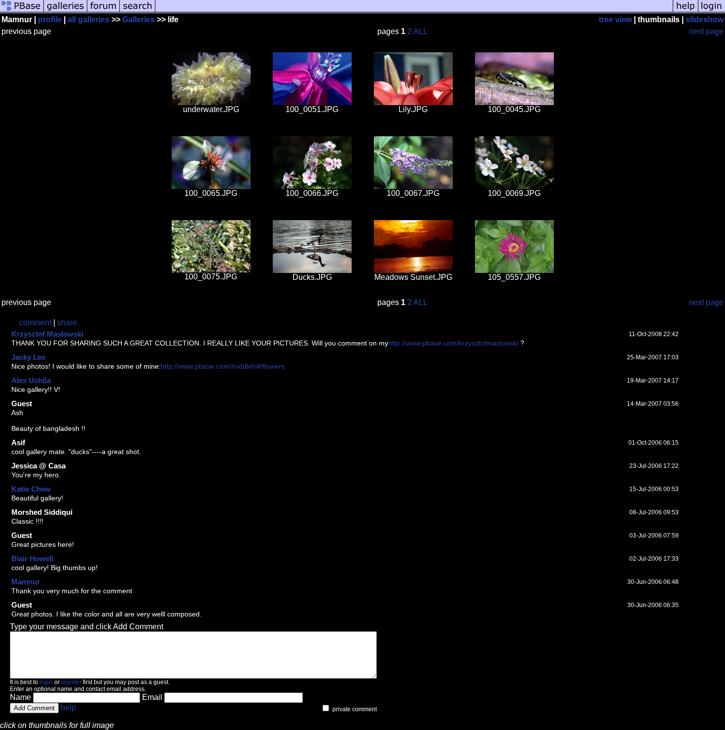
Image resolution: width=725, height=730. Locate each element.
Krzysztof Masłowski (47, 334)
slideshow (705, 19)
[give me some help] (685, 11)
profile (50, 19)
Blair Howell (32, 558)
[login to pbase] (711, 11)
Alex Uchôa (31, 380)
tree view (615, 19)
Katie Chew (31, 489)
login (46, 682)
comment (35, 322)
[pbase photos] (22, 11)
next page (706, 31)
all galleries (88, 19)
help (68, 707)
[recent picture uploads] (65, 11)
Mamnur (25, 581)
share (67, 322)
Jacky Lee (28, 357)
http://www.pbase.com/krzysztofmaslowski (453, 343)
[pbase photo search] (137, 11)
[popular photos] (414, 11)
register (71, 682)
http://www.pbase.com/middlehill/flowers (223, 366)
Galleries (138, 19)
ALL (420, 31)
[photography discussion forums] (103, 11)
